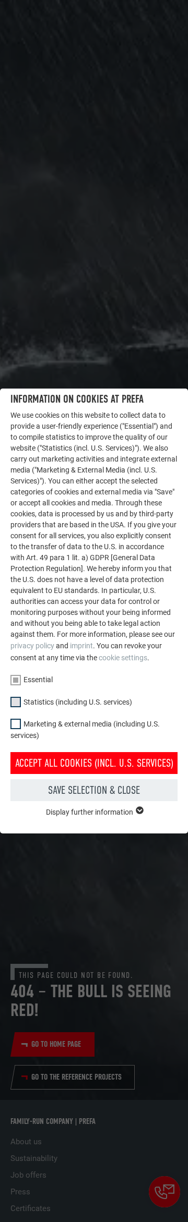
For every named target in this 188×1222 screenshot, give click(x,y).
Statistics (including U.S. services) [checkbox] (78, 702)
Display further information (90, 812)
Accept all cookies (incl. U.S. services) (94, 763)
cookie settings (123, 658)
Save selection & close (94, 790)
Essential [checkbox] (38, 679)
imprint (81, 646)
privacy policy (32, 646)
